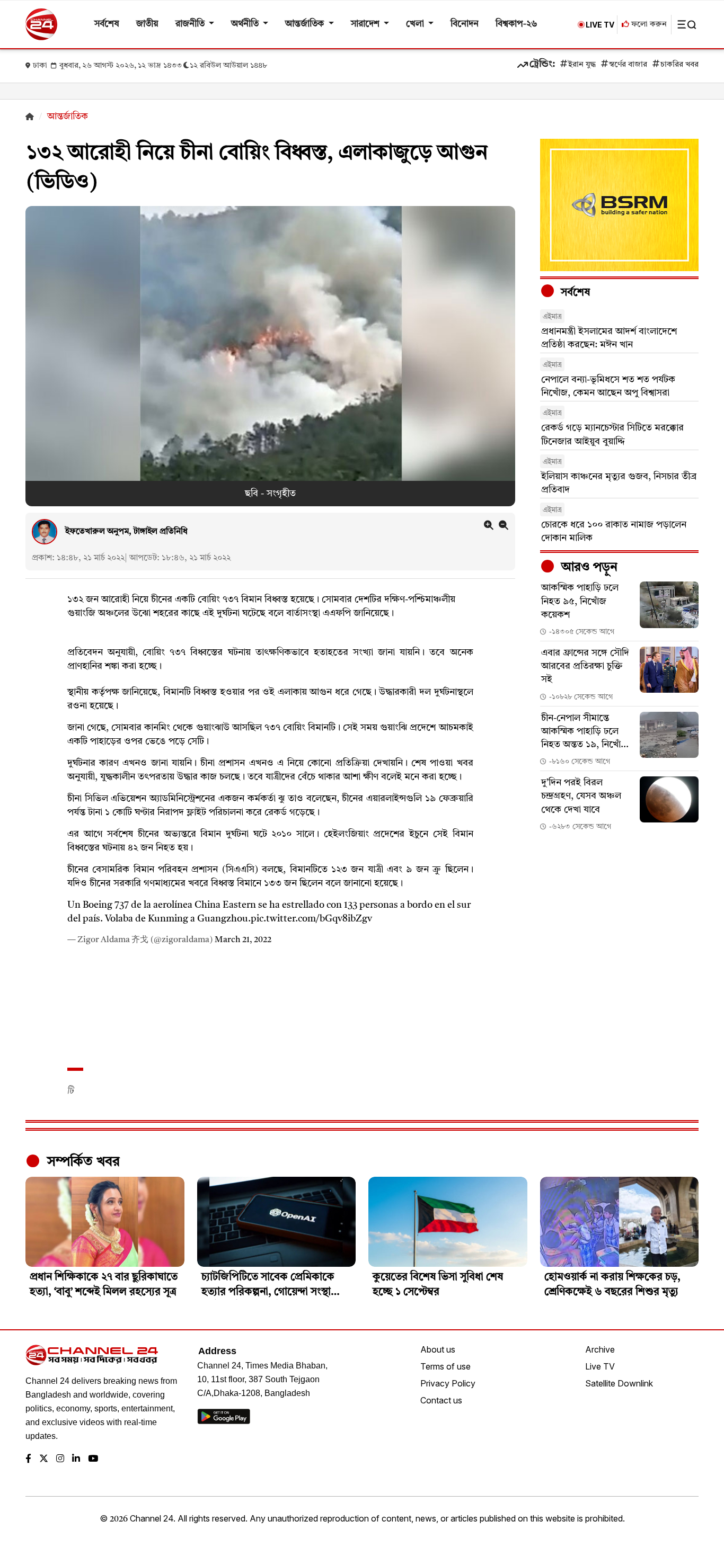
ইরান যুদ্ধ (582, 65)
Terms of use (445, 1366)
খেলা (416, 24)
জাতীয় (147, 24)
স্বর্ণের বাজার (628, 65)
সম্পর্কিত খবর (81, 1162)
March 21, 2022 (243, 940)
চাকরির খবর (679, 65)
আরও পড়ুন (587, 567)
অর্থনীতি (246, 24)
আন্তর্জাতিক (305, 24)
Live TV (600, 1366)
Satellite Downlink (619, 1383)
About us (437, 1349)
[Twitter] (43, 1459)
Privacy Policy (447, 1383)
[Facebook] (28, 1459)
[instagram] (60, 1459)
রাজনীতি (191, 24)
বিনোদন (465, 24)
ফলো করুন (648, 25)
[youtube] (93, 1459)
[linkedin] (76, 1459)
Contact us (441, 1400)
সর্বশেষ (106, 24)
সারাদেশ (366, 24)
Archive (600, 1349)
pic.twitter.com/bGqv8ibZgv (311, 919)
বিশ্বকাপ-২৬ (516, 24)
